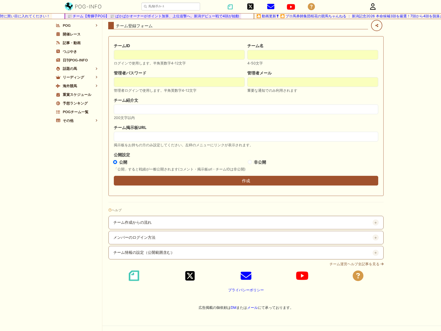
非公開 (260, 162)
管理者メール (259, 72)
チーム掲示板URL (130, 127)
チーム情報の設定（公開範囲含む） (144, 252)
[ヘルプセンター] (311, 6)
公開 (123, 162)
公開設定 (122, 154)
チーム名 (255, 45)
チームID (122, 45)
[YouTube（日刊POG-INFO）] (291, 7)
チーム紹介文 (126, 100)
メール (252, 307)
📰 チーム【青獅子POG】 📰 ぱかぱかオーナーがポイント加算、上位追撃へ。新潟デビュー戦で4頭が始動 (150, 16)
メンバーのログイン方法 (134, 237)
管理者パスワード (130, 72)
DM (233, 307)
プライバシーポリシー (246, 290)
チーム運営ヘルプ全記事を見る (355, 264)
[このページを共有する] (376, 25)
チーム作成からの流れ (132, 222)
